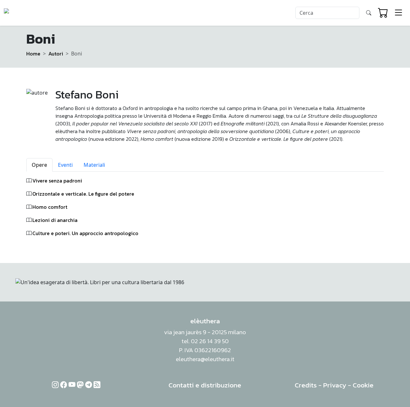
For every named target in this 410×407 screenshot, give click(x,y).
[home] (28, 13)
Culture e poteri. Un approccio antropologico (85, 233)
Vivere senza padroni (57, 180)
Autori (55, 53)
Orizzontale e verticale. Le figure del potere (83, 194)
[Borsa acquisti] (383, 13)
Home (33, 53)
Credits (306, 385)
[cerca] (368, 13)
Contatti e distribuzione (204, 385)
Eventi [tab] (65, 164)
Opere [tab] (39, 164)
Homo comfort (49, 207)
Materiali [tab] (94, 164)
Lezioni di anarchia (55, 220)
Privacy (334, 385)
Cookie (363, 385)
